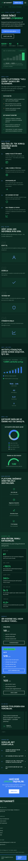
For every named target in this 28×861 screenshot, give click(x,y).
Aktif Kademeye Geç (14, 670)
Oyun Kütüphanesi (4, 818)
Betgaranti (8, 3)
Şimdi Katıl (14, 791)
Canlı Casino (3, 821)
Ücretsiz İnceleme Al (10, 31)
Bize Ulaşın (14, 692)
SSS (1, 835)
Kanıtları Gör (7, 36)
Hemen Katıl (18, 2)
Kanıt (1, 832)
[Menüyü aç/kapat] (25, 3)
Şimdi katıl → (3, 844)
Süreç (1, 830)
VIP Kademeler (3, 823)
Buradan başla (14, 642)
